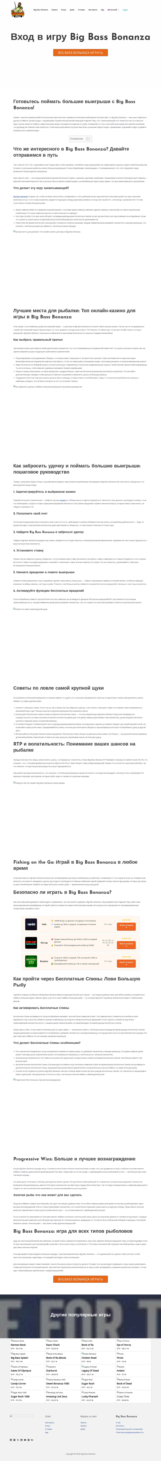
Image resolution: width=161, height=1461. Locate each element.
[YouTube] (25, 1440)
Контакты (120, 1426)
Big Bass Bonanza (40, 9)
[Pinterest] (28, 1440)
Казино (55, 9)
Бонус (63, 9)
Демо (72, 9)
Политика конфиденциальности (129, 1432)
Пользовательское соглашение (129, 1429)
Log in (125, 9)
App (102, 9)
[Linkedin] (11, 1440)
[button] (118, 10)
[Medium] (14, 1440)
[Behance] (32, 1440)
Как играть (92, 9)
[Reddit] (21, 1440)
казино (63, 500)
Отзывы (81, 9)
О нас (118, 1422)
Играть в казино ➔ (126, 926)
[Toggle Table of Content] (86, 139)
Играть (83, 1422)
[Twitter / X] (18, 1440)
